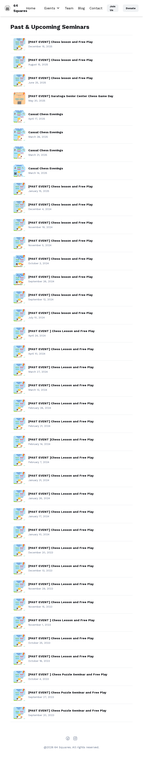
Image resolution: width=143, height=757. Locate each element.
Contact (95, 8)
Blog (81, 8)
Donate (131, 8)
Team (69, 8)
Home (30, 8)
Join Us (112, 8)
